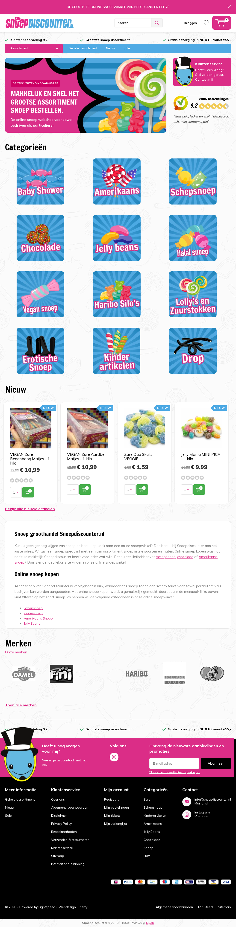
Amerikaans (153, 824)
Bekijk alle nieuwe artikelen (30, 508)
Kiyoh (150, 923)
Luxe (147, 856)
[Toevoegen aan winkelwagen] (28, 492)
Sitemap (57, 856)
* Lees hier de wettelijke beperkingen (174, 772)
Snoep (148, 848)
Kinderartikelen (155, 815)
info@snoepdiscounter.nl (213, 799)
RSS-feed (205, 907)
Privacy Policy (61, 824)
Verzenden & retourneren (70, 840)
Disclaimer (59, 815)
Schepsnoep (153, 807)
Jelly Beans (152, 832)
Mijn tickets (112, 815)
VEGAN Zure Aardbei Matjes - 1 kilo (86, 456)
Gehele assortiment (83, 48)
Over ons (58, 799)
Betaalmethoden (64, 832)
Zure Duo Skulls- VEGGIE (139, 456)
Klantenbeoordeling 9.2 (28, 40)
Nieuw (110, 48)
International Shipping (68, 864)
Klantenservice (62, 848)
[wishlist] (206, 23)
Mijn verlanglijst (115, 824)
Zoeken (156, 22)
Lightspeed (46, 907)
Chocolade (152, 840)
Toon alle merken (21, 705)
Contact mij (204, 79)
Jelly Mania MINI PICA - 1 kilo (200, 456)
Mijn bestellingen (116, 807)
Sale (127, 48)
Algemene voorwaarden (69, 807)
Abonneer (216, 763)
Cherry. (82, 907)
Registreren (112, 799)
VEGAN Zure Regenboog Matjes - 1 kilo (30, 458)
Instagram (114, 757)
